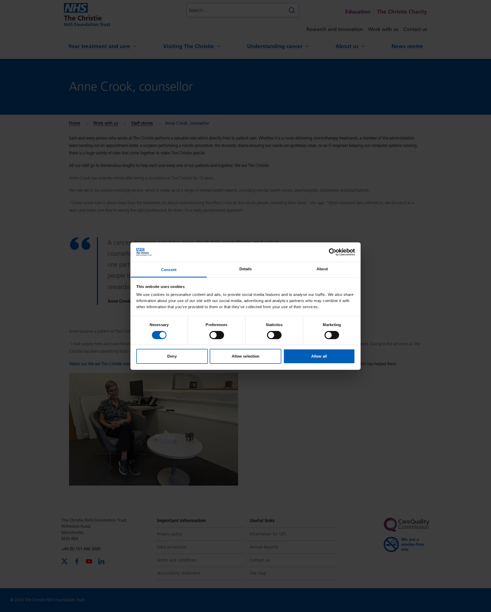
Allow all (319, 356)
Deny (171, 356)
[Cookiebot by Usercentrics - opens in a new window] (332, 252)
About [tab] (322, 269)
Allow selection (246, 356)
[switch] (216, 335)
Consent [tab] (168, 269)
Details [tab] (245, 269)
